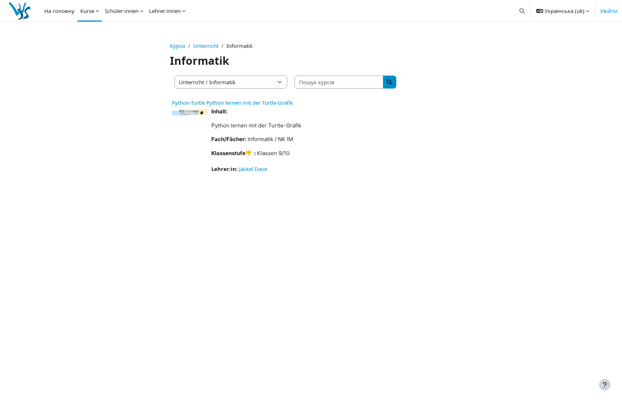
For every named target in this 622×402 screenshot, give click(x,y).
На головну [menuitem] (59, 10)
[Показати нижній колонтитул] (604, 384)
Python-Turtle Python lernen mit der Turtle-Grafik (232, 102)
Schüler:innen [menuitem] (122, 10)
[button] (522, 11)
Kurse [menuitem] (87, 10)
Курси (177, 45)
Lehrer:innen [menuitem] (165, 10)
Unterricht (205, 45)
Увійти (609, 10)
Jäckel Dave (253, 168)
